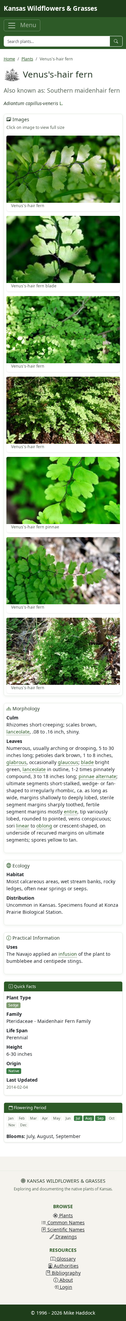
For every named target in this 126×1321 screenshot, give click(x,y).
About (65, 1280)
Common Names (65, 1222)
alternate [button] (106, 776)
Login (65, 1287)
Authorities (65, 1266)
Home (9, 59)
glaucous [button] (68, 762)
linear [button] (22, 825)
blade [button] (87, 762)
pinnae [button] (86, 776)
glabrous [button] (16, 762)
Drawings (65, 1236)
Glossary (65, 1259)
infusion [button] (67, 954)
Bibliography (65, 1273)
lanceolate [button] (18, 731)
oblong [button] (44, 825)
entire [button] (70, 811)
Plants (27, 59)
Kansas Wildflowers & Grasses (50, 8)
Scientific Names (65, 1229)
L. (61, 103)
